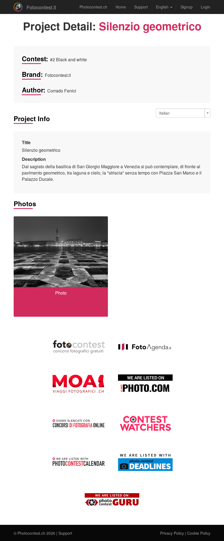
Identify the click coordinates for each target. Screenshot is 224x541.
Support (141, 7)
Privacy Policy (172, 533)
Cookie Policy (198, 533)
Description (34, 159)
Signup (187, 7)
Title (26, 142)
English (163, 7)
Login (205, 7)
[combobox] (183, 113)
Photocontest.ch (93, 7)
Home (121, 7)
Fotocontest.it (41, 7)
